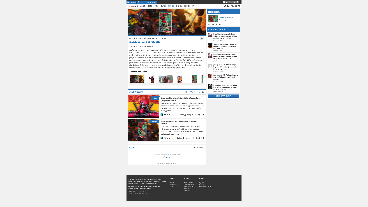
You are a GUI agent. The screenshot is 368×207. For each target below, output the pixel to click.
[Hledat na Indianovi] (225, 5)
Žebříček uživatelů (205, 186)
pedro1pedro (216, 65)
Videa (156, 6)
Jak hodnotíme (188, 186)
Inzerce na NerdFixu (187, 189)
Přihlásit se (166, 157)
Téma (155, 98)
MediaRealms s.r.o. (134, 192)
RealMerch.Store (151, 2)
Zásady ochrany (188, 182)
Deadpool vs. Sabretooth (151, 38)
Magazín (142, 6)
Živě (193, 6)
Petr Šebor (167, 115)
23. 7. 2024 (192, 115)
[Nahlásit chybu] (146, 194)
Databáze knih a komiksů (136, 38)
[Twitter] (234, 2)
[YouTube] (224, 2)
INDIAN (171, 186)
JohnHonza (216, 44)
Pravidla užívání (189, 184)
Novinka (154, 121)
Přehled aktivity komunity (223, 96)
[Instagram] (229, 2)
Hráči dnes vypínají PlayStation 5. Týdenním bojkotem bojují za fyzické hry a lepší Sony (225, 36)
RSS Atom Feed (173, 184)
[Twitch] (226, 2)
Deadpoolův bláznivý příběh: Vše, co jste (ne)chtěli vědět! (180, 99)
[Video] (143, 106)
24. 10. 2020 (191, 138)
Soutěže (163, 6)
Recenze (149, 6)
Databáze (171, 6)
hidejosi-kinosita (218, 34)
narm (214, 75)
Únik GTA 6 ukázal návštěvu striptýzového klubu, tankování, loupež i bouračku (224, 46)
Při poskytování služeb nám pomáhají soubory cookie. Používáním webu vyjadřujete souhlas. (144, 187)
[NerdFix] (133, 6)
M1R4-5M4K (216, 85)
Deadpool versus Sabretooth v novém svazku (179, 122)
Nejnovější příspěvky (202, 183)
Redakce (187, 6)
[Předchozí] (131, 78)
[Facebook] (232, 2)
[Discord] (237, 2)
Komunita (179, 6)
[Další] (202, 78)
